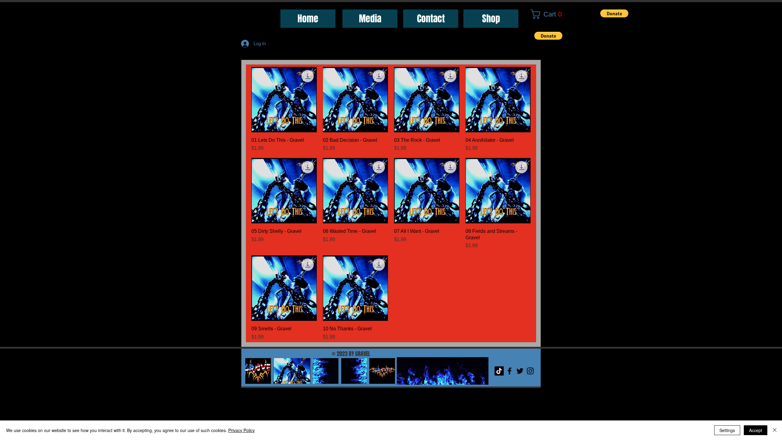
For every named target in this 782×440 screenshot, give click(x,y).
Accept (755, 430)
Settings (727, 430)
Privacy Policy (241, 430)
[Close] (774, 430)
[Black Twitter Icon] (519, 371)
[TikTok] (499, 371)
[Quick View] (284, 99)
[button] (549, 14)
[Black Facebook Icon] (509, 371)
